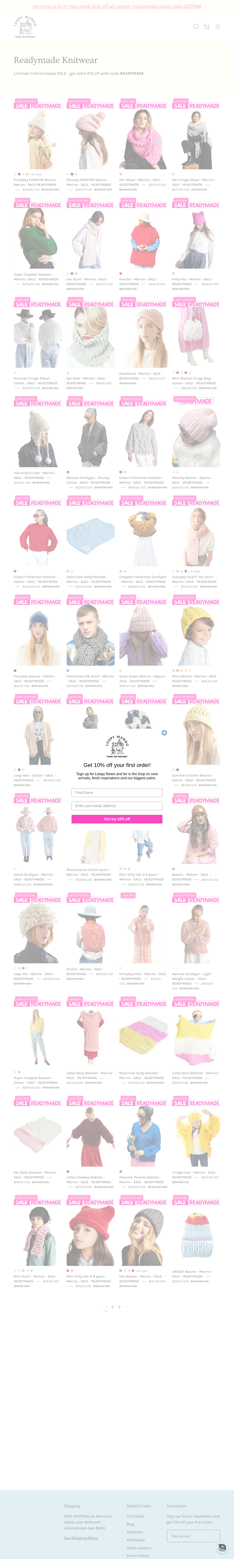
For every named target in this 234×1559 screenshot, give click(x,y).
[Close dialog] (164, 732)
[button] (222, 1547)
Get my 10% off (117, 819)
